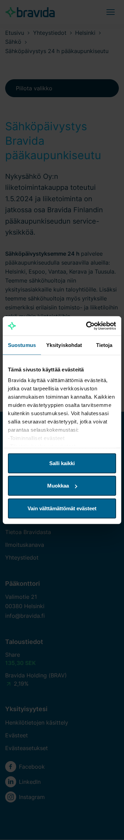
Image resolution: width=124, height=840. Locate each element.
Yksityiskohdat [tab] (64, 345)
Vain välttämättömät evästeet (62, 508)
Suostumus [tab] (22, 345)
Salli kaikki (62, 463)
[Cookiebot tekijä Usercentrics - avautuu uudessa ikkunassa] (87, 325)
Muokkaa (58, 486)
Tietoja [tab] (104, 345)
